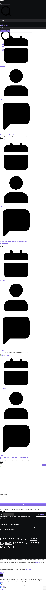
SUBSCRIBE (23, 504)
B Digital (1, 99)
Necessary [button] (1, 582)
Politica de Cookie (38, 562)
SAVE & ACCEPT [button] (2, 589)
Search (1, 463)
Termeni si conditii (11, 563)
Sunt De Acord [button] (2, 572)
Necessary (2, 583)
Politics (3, 20)
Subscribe (42, 514)
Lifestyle (3, 21)
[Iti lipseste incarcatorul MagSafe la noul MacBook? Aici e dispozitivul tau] (2, 139)
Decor (3, 27)
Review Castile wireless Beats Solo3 (8, 134)
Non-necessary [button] (2, 586)
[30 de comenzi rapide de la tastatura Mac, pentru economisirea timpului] (2, 247)
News (3, 23)
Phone (37, 514)
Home (3, 19)
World (3, 24)
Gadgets (3, 26)
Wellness (3, 557)
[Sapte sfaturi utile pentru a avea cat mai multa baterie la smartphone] (5, 355)
